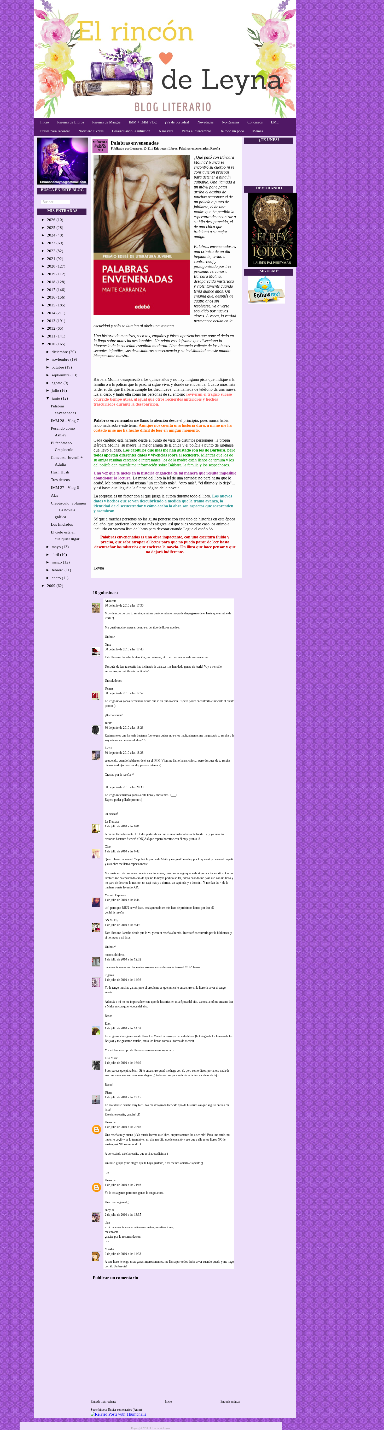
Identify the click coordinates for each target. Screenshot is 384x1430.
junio (56, 398)
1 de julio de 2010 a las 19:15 (123, 1097)
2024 (51, 235)
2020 (51, 266)
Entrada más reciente (103, 1401)
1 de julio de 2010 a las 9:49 (122, 925)
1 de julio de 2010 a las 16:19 (123, 1063)
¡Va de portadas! (177, 122)
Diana (108, 1092)
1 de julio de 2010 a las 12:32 (123, 959)
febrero (58, 570)
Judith (108, 723)
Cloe (107, 846)
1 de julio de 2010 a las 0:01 (122, 826)
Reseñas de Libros (70, 122)
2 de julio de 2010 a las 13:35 (123, 1215)
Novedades (205, 122)
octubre (58, 367)
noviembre (61, 359)
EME (275, 122)
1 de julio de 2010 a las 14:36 (123, 980)
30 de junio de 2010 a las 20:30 (124, 787)
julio (56, 390)
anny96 (109, 1210)
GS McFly (111, 920)
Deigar (109, 688)
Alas (54, 495)
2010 (51, 344)
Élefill (108, 748)
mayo (57, 547)
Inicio (44, 122)
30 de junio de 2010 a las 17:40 (124, 649)
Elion (108, 1023)
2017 (51, 290)
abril (56, 555)
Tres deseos (60, 480)
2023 (51, 243)
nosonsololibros (115, 955)
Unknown (111, 1122)
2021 (51, 259)
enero (57, 578)
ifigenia (109, 975)
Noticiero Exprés (90, 131)
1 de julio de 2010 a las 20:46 (123, 1127)
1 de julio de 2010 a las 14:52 (123, 1028)
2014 (51, 313)
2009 (51, 586)
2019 (51, 274)
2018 (51, 282)
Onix (108, 644)
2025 (51, 228)
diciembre (60, 352)
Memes (257, 131)
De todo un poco (231, 131)
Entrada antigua (230, 1401)
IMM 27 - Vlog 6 (65, 487)
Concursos (255, 122)
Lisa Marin (111, 1058)
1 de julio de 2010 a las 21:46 (123, 1185)
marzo (57, 562)
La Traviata (112, 821)
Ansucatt (110, 601)
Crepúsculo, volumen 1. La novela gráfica (68, 510)
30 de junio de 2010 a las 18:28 (124, 753)
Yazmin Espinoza (115, 895)
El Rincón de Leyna (159, 1428)
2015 (51, 305)
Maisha (109, 1249)
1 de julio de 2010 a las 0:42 (122, 851)
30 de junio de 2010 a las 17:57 (124, 693)
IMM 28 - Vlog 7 (65, 421)
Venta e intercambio (196, 131)
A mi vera (166, 131)
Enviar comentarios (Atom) (125, 1409)
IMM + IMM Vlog (142, 122)
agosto (57, 383)
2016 (51, 297)
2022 (51, 251)
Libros (172, 148)
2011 (51, 336)
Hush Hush (60, 472)
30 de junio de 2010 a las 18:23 (124, 727)
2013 (51, 321)
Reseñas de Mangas (106, 122)
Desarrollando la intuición (131, 131)
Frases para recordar (55, 131)
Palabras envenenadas (135, 143)
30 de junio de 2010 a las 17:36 (124, 605)
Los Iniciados (62, 524)
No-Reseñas (230, 122)
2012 (51, 328)
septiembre (61, 375)
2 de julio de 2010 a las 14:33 (123, 1254)
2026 (51, 220)
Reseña (215, 148)
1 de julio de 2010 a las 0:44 (122, 900)
